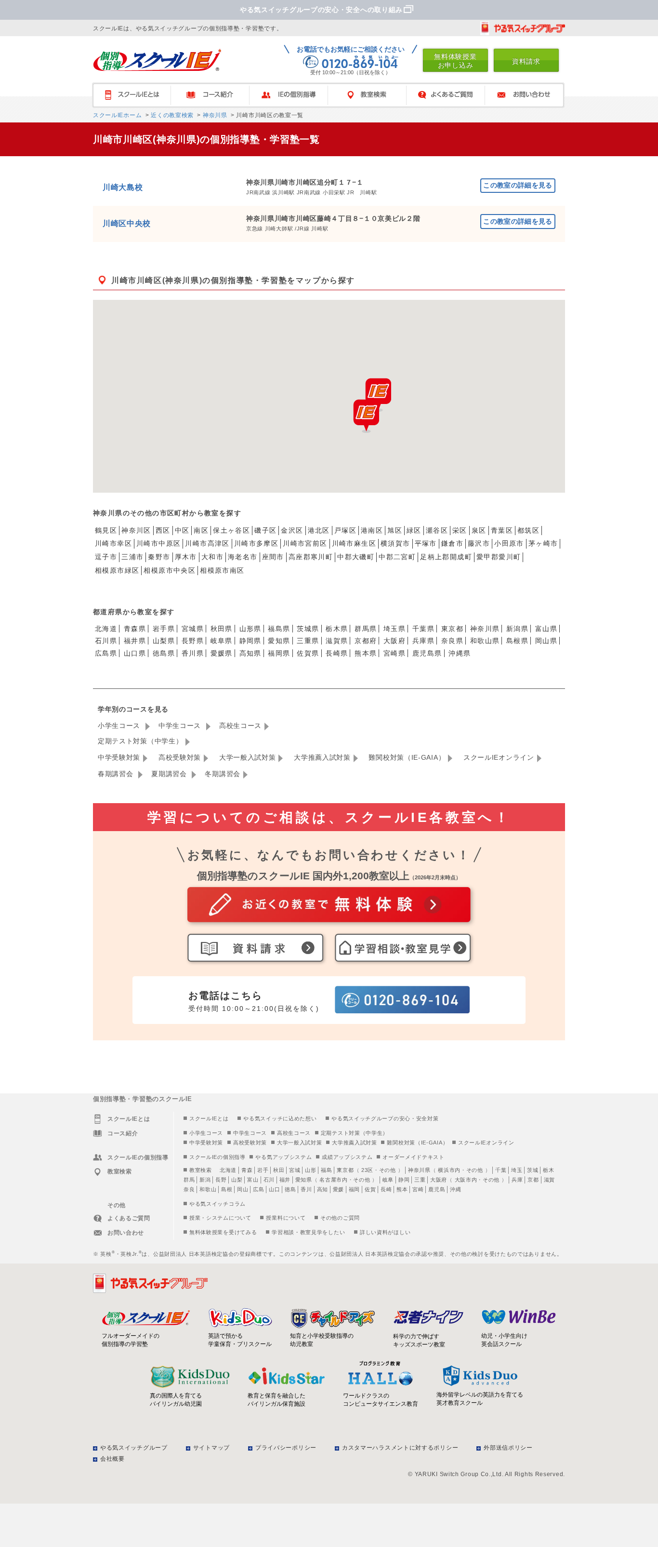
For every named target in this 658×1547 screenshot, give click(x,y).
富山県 (546, 628)
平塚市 (426, 543)
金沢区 (292, 530)
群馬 (189, 1180)
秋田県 (222, 628)
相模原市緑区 (117, 570)
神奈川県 (214, 115)
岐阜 (388, 1180)
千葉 (500, 1170)
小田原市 (509, 543)
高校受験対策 (179, 757)
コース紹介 (215, 95)
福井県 (135, 641)
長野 (220, 1180)
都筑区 (528, 530)
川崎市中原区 (158, 543)
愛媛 (338, 1189)
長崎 (386, 1189)
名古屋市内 (333, 1180)
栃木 (548, 1170)
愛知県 (279, 641)
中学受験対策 (119, 757)
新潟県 (517, 628)
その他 (387, 1170)
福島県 (279, 628)
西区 (163, 530)
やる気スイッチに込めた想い (279, 1118)
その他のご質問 (340, 1218)
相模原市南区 (222, 570)
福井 (284, 1180)
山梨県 (164, 641)
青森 (246, 1170)
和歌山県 (485, 641)
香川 (306, 1189)
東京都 (452, 628)
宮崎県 (394, 653)
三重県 (308, 641)
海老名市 (243, 557)
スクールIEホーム (117, 115)
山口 (274, 1189)
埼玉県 (394, 628)
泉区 (479, 530)
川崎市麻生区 (354, 543)
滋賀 (549, 1180)
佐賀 (370, 1189)
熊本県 (366, 653)
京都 (533, 1180)
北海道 (106, 628)
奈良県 (452, 641)
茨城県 (308, 628)
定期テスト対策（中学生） (140, 741)
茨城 (532, 1170)
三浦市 (132, 557)
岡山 (242, 1189)
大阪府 (394, 641)
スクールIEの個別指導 (217, 1157)
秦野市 (159, 557)
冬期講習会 (222, 774)
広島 (258, 1189)
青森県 (135, 628)
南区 (201, 530)
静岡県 (250, 641)
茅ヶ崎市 (543, 543)
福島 (326, 1170)
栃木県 (337, 628)
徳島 (290, 1189)
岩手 (262, 1170)
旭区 (394, 530)
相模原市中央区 (170, 570)
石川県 (106, 641)
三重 (419, 1180)
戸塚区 (345, 530)
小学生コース (120, 725)
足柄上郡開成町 (446, 557)
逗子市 (106, 557)
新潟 (205, 1180)
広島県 (106, 653)
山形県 (250, 628)
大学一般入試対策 (247, 757)
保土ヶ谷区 (231, 530)
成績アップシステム (347, 1157)
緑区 (414, 530)
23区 (367, 1170)
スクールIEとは (136, 95)
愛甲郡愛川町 (498, 557)
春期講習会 (116, 774)
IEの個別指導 (293, 95)
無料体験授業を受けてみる (223, 1232)
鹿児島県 (427, 653)
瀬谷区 (437, 530)
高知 (322, 1189)
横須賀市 (395, 543)
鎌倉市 (452, 543)
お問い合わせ (529, 95)
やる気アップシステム (283, 1157)
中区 (182, 530)
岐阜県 (222, 641)
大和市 (212, 557)
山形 (310, 1170)
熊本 (402, 1189)
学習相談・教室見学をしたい (308, 1232)
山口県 (135, 653)
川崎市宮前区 (305, 543)
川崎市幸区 (113, 543)
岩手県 (164, 628)
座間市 (273, 557)
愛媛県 (222, 653)
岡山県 (546, 641)
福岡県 (279, 653)
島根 (226, 1189)
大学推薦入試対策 (322, 757)
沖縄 (455, 1189)
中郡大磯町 (355, 557)
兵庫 (517, 1180)
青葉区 (502, 530)
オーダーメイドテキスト (413, 1157)
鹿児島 (436, 1189)
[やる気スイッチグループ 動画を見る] (522, 28)
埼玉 (516, 1170)
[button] (366, 416)
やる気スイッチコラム (217, 1204)
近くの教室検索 (171, 115)
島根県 (517, 641)
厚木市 (186, 557)
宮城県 (193, 628)
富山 (252, 1180)
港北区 (319, 530)
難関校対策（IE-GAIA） (406, 757)
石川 (269, 1180)
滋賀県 (337, 641)
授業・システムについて (220, 1218)
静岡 (403, 1180)
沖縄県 (459, 653)
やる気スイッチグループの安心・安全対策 (384, 1118)
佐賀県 (308, 653)
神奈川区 (136, 530)
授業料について (285, 1218)
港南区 (372, 530)
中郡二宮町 (397, 557)
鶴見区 (106, 530)
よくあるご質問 (450, 95)
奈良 (189, 1189)
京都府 (366, 641)
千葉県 (423, 628)
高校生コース (240, 725)
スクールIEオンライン (498, 757)
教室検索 (372, 95)
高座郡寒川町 (311, 557)
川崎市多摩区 (256, 543)
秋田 (278, 1170)
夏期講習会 (170, 774)
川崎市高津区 (207, 543)
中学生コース (180, 725)
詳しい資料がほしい (385, 1232)
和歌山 (207, 1189)
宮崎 (417, 1189)
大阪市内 (466, 1180)
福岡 (354, 1189)
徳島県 (164, 653)
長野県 (193, 641)
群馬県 (366, 628)
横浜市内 (449, 1170)
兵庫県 (423, 641)
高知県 (250, 653)
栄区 (459, 530)
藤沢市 (479, 543)
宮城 (294, 1170)
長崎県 (337, 653)
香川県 (193, 653)
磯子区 (265, 530)
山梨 (236, 1180)
